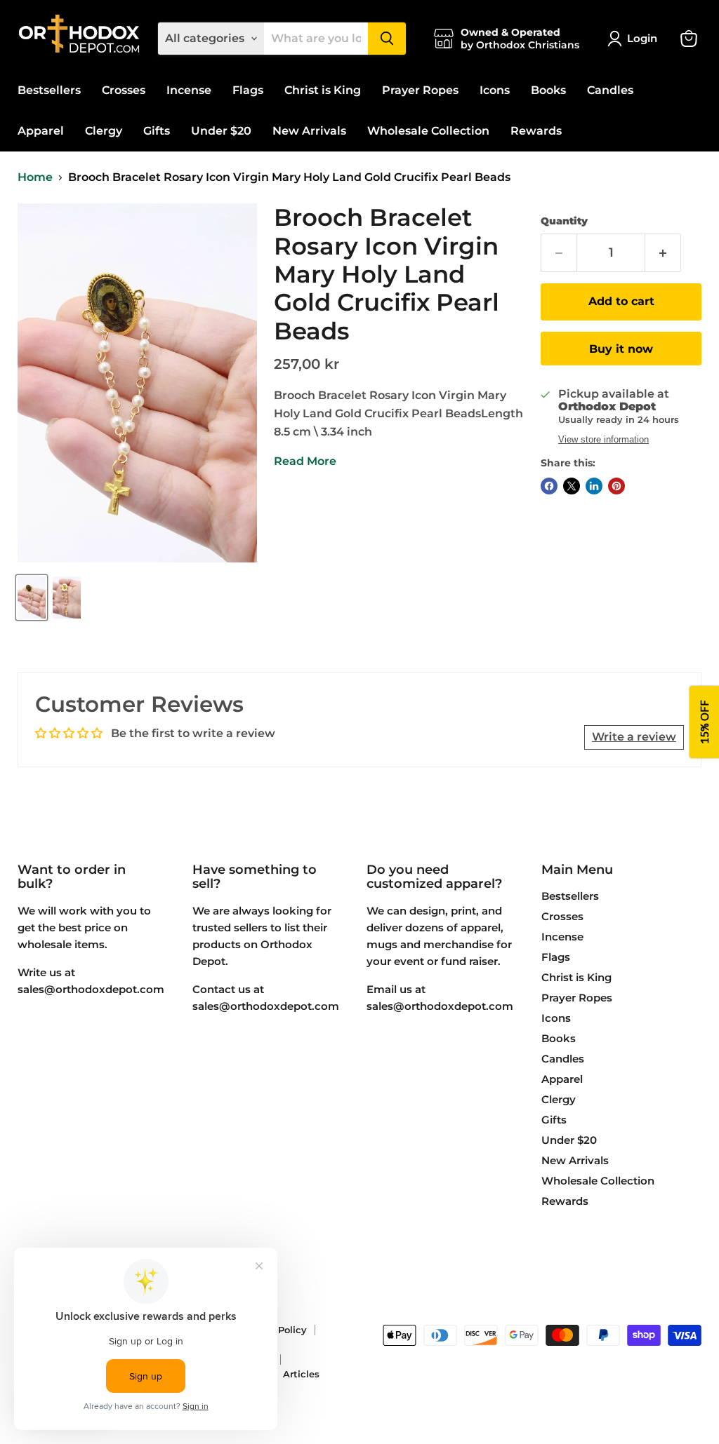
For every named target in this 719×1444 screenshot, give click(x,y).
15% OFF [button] (704, 722)
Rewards (536, 130)
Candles (610, 90)
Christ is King (322, 90)
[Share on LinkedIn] (594, 486)
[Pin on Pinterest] (616, 486)
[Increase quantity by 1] (663, 253)
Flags (247, 90)
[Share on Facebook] (549, 486)
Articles (301, 1373)
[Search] (387, 38)
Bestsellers (49, 90)
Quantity (564, 221)
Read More (305, 461)
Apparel (41, 130)
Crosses (123, 90)
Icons (495, 90)
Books (548, 90)
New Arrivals (309, 130)
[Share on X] (571, 486)
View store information (603, 440)
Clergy (103, 130)
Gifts (156, 130)
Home (35, 177)
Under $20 (221, 130)
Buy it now (621, 349)
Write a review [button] (634, 736)
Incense (188, 90)
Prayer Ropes (420, 90)
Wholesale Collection (428, 130)
